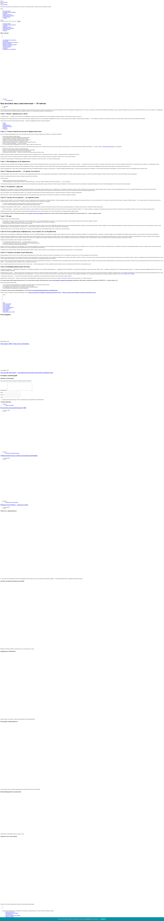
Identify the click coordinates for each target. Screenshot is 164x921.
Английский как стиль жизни (9, 40)
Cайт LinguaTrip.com (10, 911)
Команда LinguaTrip (7, 45)
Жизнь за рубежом (7, 14)
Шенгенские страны (7, 126)
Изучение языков (7, 11)
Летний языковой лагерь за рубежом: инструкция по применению (19, 455)
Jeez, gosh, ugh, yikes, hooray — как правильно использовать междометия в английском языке (27, 372)
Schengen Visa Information (128, 272)
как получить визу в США (9, 311)
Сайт (2, 397)
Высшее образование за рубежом (10, 42)
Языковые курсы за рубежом (9, 12)
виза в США (6, 310)
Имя (2, 392)
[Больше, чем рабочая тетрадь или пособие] (65, 646)
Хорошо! (103, 919)
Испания (5, 127)
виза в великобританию (8, 307)
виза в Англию (6, 306)
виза (4, 302)
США (4, 122)
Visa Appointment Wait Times (108, 146)
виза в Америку (6, 304)
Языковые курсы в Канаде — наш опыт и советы (14, 504)
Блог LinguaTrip (4, 2)
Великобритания (7, 125)
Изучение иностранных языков (10, 44)
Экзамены (5, 13)
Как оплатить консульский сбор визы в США (13, 407)
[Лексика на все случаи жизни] (65, 902)
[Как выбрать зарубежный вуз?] (65, 787)
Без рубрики (5, 41)
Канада (4, 124)
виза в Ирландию (7, 308)
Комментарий (4, 390)
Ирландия (5, 128)
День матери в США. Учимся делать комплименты (15, 343)
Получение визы (6, 16)
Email (2, 394)
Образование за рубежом (8, 15)
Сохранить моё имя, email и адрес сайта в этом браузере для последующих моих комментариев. (23, 399)
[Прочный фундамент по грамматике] (39, 831)
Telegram (5, 17)
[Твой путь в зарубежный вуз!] (65, 576)
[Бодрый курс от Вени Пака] (65, 716)
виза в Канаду (6, 309)
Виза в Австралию (7, 303)
